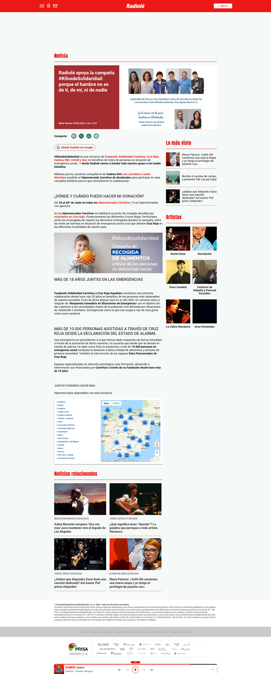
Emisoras (95, 632)
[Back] (119, 669)
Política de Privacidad (158, 632)
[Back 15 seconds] (127, 669)
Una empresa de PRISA (78, 647)
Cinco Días (141, 649)
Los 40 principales (117, 644)
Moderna (115, 653)
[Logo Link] (135, 6)
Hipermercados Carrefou (113, 202)
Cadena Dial (152, 649)
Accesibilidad (121, 632)
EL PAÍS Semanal (163, 649)
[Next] (151, 669)
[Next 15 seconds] (143, 669)
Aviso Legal (107, 632)
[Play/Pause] (135, 669)
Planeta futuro (173, 649)
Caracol (186, 644)
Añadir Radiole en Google (77, 147)
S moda (153, 653)
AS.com (166, 644)
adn (175, 644)
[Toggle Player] (212, 669)
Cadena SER (157, 644)
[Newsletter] (55, 6)
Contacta (83, 632)
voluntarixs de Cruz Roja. (70, 216)
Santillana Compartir (145, 644)
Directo (224, 6)
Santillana (130, 644)
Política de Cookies (138, 632)
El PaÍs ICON (141, 653)
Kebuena (183, 649)
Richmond (101, 653)
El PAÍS (103, 644)
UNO (122, 649)
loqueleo (165, 653)
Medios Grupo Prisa (78, 654)
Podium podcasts (129, 653)
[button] (41, 6)
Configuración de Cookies (181, 632)
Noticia (61, 56)
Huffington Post (107, 649)
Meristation (179, 653)
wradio (130, 649)
